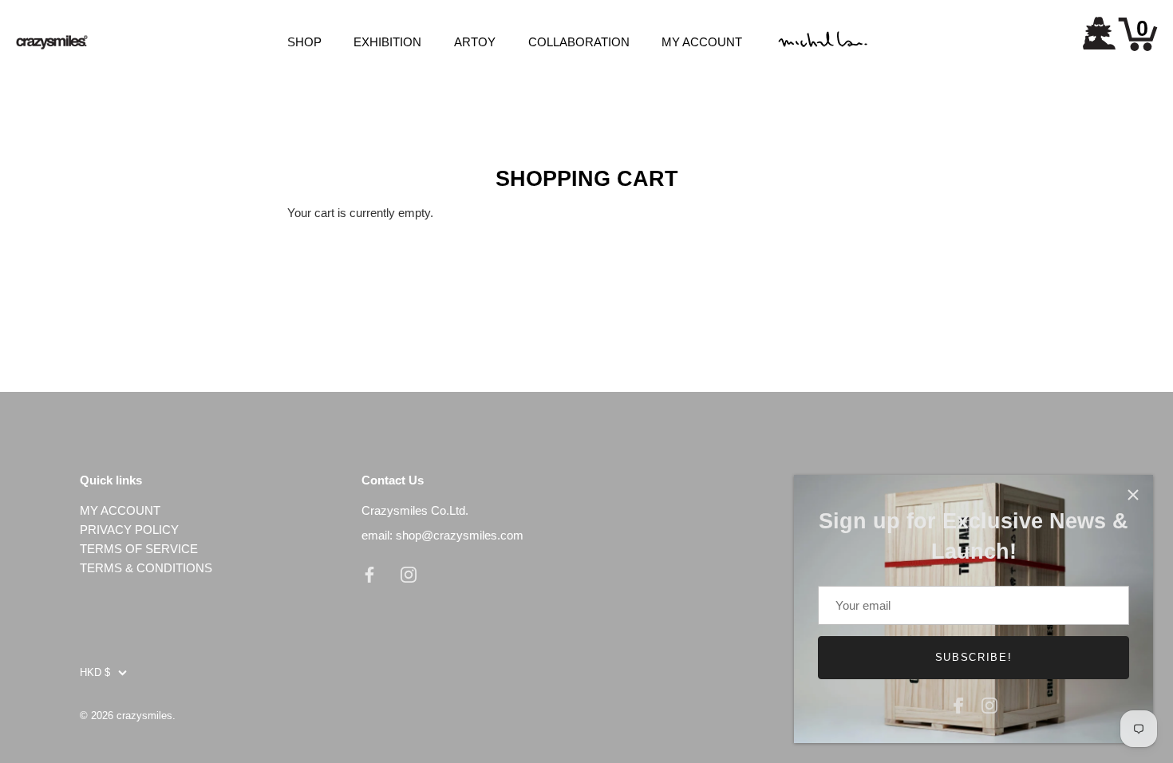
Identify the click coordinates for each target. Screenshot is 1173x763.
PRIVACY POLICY (129, 529)
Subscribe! (974, 657)
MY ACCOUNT (702, 42)
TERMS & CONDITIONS (146, 568)
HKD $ (95, 672)
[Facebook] (958, 703)
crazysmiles (144, 715)
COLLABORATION (579, 42)
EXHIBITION (387, 42)
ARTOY (475, 42)
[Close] (1133, 494)
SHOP (304, 42)
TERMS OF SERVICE (139, 548)
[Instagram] (989, 703)
